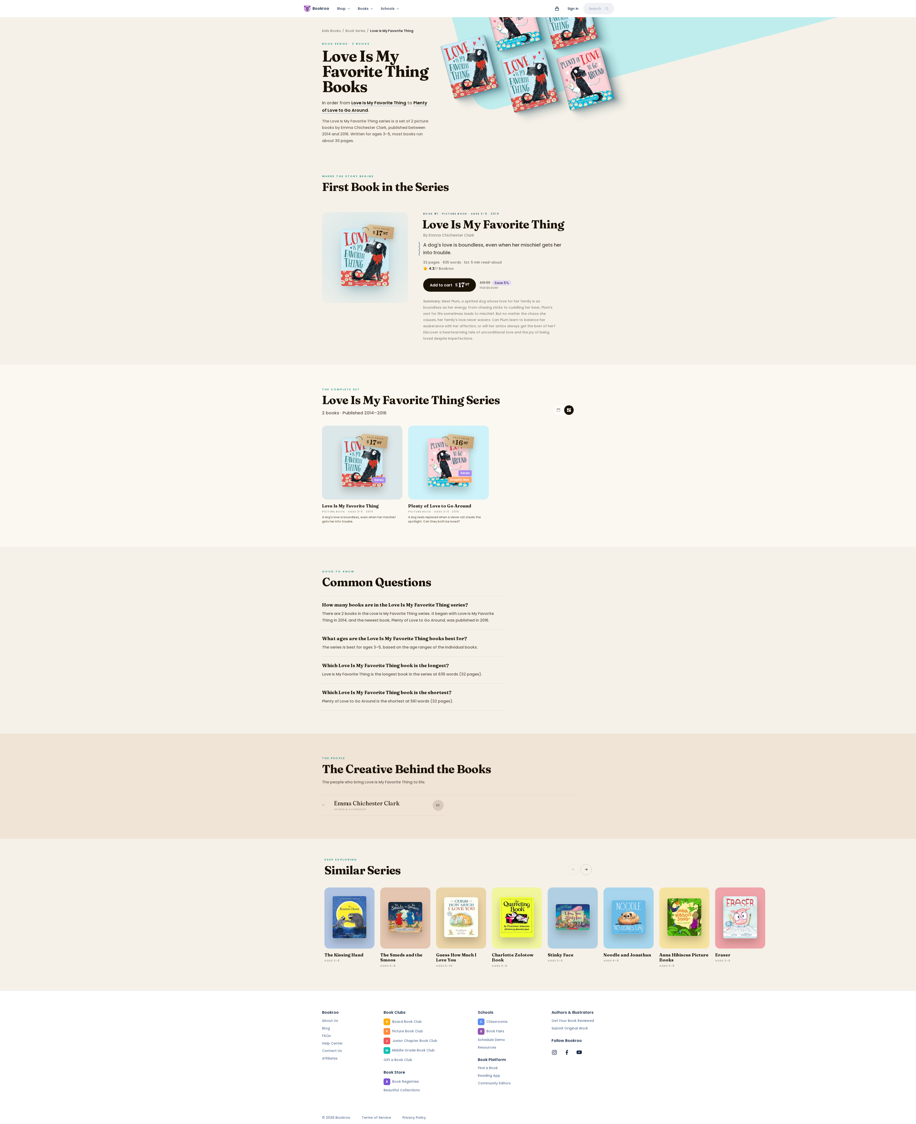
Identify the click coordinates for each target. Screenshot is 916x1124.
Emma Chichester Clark (451, 235)
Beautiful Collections (402, 1090)
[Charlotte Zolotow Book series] (517, 918)
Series (379, 480)
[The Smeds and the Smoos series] (405, 918)
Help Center (332, 1043)
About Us (330, 1020)
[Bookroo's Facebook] (566, 1052)
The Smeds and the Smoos (401, 957)
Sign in (572, 8)
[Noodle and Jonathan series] (629, 918)
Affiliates (330, 1058)
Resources (487, 1047)
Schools (388, 8)
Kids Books (331, 30)
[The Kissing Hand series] (349, 918)
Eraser (722, 955)
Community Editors (494, 1083)
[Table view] (558, 410)
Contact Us (332, 1050)
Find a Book (488, 1068)
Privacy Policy (414, 1117)
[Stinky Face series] (573, 918)
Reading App (489, 1075)
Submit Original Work (570, 1028)
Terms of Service (376, 1117)
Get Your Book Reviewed (573, 1020)
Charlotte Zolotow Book (512, 957)
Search (595, 8)
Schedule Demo (491, 1039)
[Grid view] (569, 410)
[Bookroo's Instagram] (554, 1052)
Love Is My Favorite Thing (378, 103)
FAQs (326, 1035)
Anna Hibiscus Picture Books (683, 957)
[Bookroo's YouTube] (579, 1052)
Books (363, 8)
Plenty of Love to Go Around (439, 506)
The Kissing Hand (343, 955)
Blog (326, 1028)
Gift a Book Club (398, 1059)
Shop (341, 8)
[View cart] (557, 8)
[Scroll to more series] (586, 869)
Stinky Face (560, 955)
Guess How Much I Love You (456, 957)
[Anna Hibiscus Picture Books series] (684, 918)
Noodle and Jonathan (627, 955)
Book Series (355, 30)
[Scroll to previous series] (573, 869)
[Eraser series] (740, 918)
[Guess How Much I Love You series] (461, 918)
